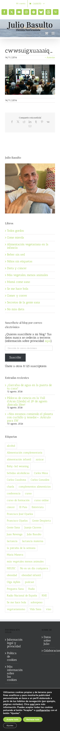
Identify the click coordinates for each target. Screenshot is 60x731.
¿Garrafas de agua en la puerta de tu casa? (29, 386)
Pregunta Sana (15, 588)
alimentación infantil (19, 459)
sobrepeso (36, 602)
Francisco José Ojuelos (20, 514)
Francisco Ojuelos (17, 520)
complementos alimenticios (35, 486)
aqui (47, 341)
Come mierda (15, 237)
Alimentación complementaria (24, 452)
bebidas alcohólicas (18, 473)
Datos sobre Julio (47, 641)
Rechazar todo (32, 719)
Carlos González (40, 479)
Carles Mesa (41, 473)
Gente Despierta (41, 520)
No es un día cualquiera (34, 568)
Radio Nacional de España (22, 595)
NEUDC (11, 568)
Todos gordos (15, 230)
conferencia (13, 493)
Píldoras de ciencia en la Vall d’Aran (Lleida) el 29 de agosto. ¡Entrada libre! (27, 401)
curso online (41, 500)
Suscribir (15, 357)
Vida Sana (35, 609)
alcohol (11, 445)
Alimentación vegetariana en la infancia (27, 246)
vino (48, 609)
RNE (44, 595)
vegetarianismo (16, 609)
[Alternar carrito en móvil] (46, 33)
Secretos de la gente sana (23, 302)
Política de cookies (12, 657)
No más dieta (15, 309)
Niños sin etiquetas (19, 261)
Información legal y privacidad (12, 643)
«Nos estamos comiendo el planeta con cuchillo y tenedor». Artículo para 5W (30, 417)
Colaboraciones (48, 650)
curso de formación (18, 500)
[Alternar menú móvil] (53, 33)
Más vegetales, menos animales (27, 275)
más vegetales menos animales (25, 561)
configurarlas (43, 710)
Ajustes (9, 725)
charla (10, 486)
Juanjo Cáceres (32, 527)
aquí (32, 704)
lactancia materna (32, 541)
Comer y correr (17, 295)
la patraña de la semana (21, 548)
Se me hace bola (17, 289)
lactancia (12, 541)
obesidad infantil (31, 575)
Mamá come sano (18, 282)
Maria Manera (15, 554)
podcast (29, 582)
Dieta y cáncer (17, 268)
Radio (31, 588)
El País (23, 507)
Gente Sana (13, 527)
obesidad (12, 575)
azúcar (40, 459)
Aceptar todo (12, 719)
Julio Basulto (34, 534)
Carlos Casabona (16, 479)
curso (28, 493)
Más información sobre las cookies (12, 673)
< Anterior (50, 57)
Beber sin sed (16, 254)
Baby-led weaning (18, 466)
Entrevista (38, 507)
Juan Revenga (14, 534)
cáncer (11, 507)
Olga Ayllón (13, 582)
